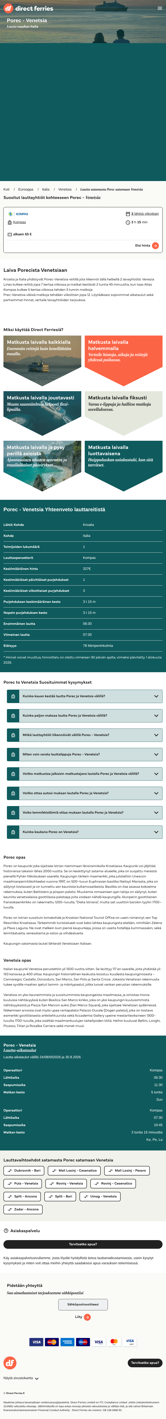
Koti (6, 189)
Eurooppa (25, 189)
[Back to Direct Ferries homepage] (28, 8)
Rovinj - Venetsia (69, 1183)
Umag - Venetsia (103, 1196)
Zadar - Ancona (26, 1209)
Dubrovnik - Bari (27, 1170)
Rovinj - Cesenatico (116, 1183)
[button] (85, 696)
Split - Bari (63, 1196)
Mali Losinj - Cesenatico (78, 1170)
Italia (45, 189)
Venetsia (64, 189)
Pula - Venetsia (26, 1183)
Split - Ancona (25, 1196)
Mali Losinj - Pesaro (130, 1170)
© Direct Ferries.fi (14, 1393)
